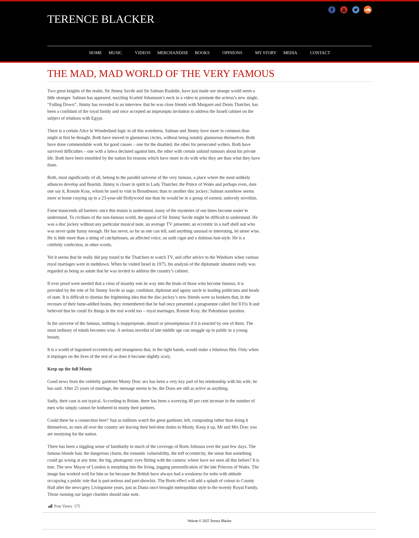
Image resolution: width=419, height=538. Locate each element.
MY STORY (265, 52)
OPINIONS (232, 52)
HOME (95, 52)
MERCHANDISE (172, 52)
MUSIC (115, 52)
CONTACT (320, 52)
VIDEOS (142, 52)
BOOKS (202, 52)
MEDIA (290, 52)
